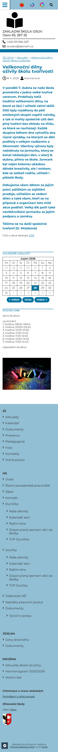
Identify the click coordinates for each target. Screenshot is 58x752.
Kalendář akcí (19, 517)
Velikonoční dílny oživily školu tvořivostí (28, 59)
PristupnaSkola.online (22, 746)
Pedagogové (15, 441)
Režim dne (17, 523)
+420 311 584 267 (18, 41)
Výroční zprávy (20, 616)
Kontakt (11, 498)
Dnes (28, 299)
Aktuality (22, 57)
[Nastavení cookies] (4, 745)
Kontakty (12, 454)
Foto (8, 448)
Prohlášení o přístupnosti (19, 696)
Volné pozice (15, 460)
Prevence (12, 435)
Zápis (9, 491)
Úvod (9, 479)
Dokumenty (14, 429)
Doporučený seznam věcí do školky (31, 531)
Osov (13, 709)
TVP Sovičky (18, 585)
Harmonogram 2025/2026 (25, 671)
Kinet (45, 746)
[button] (5, 5)
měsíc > (42, 299)
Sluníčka (11, 504)
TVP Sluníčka (19, 539)
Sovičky (11, 550)
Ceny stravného (17, 640)
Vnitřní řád (13, 677)
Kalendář (12, 423)
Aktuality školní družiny (23, 665)
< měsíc (14, 299)
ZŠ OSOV (8, 57)
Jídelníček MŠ (15, 596)
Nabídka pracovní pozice (24, 602)
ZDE (31, 235)
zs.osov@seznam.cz (20, 46)
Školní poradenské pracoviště (27, 485)
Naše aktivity (18, 511)
